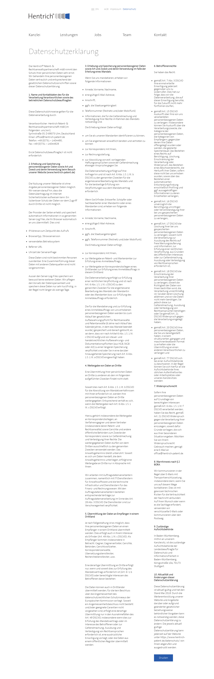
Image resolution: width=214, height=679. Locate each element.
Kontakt (160, 35)
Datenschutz (129, 9)
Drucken (163, 657)
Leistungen (69, 35)
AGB (106, 9)
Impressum (115, 9)
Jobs (97, 35)
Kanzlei (34, 35)
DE (92, 9)
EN (97, 9)
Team (127, 35)
